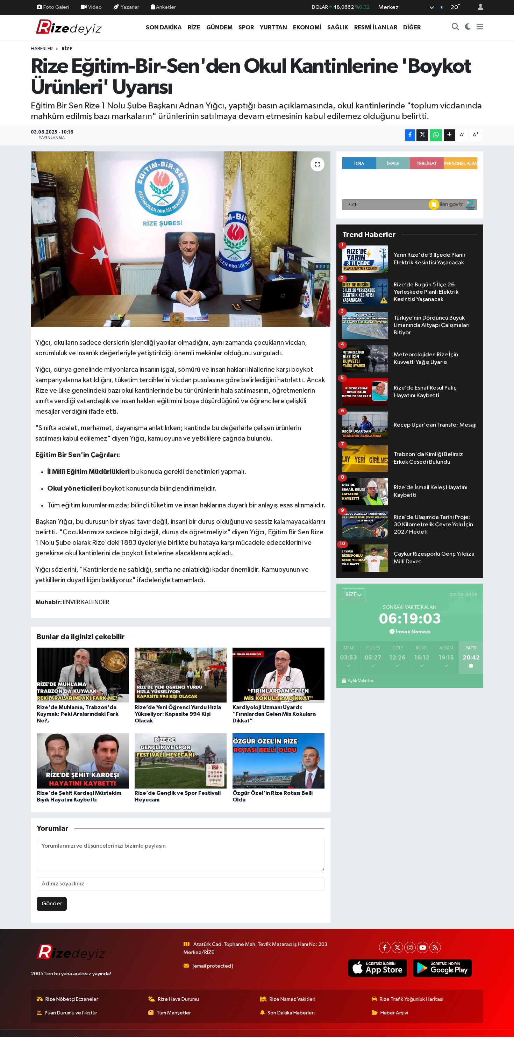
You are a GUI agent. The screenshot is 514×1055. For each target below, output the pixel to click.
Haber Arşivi (394, 1012)
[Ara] (455, 27)
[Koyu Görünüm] (468, 27)
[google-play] (442, 968)
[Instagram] (410, 947)
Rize (67, 49)
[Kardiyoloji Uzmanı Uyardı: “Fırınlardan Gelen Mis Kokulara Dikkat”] (278, 675)
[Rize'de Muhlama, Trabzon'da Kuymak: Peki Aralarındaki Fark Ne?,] (83, 675)
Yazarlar (130, 7)
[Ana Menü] (480, 27)
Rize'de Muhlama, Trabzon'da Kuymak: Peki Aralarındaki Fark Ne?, (78, 714)
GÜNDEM (219, 27)
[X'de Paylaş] (422, 135)
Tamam (477, 1045)
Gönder (52, 904)
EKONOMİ (307, 27)
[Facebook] (385, 947)
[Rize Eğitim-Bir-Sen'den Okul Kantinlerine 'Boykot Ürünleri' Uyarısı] (180, 239)
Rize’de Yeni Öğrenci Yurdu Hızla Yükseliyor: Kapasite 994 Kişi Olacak (178, 714)
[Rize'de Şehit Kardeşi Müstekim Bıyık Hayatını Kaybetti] (83, 761)
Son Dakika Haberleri (291, 1012)
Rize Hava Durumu (178, 999)
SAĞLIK (337, 27)
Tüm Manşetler (174, 1012)
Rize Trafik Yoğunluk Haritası (411, 999)
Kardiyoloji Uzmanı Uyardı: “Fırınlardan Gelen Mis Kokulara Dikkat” (274, 714)
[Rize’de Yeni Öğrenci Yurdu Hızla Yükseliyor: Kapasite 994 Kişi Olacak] (181, 675)
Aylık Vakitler (360, 680)
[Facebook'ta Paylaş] (410, 135)
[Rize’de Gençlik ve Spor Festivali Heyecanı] (181, 761)
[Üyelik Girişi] (477, 7)
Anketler (165, 7)
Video (95, 7)
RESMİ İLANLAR (375, 27)
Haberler (42, 49)
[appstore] (377, 968)
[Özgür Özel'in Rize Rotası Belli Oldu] (278, 761)
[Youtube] (422, 947)
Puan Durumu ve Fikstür (71, 1012)
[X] (397, 947)
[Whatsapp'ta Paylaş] (436, 135)
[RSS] (435, 947)
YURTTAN (273, 27)
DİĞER (412, 27)
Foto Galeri (56, 7)
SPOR (246, 27)
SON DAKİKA (164, 27)
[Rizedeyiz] (70, 27)
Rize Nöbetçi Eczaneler (71, 999)
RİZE (194, 27)
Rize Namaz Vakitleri (292, 999)
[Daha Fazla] (449, 135)
